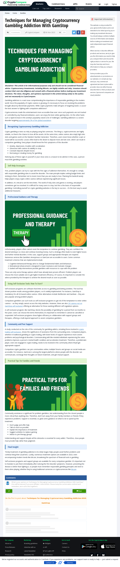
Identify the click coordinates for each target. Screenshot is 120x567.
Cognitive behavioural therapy (21, 264)
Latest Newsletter (30, 551)
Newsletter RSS (29, 555)
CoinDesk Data (58, 4)
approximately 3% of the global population (35, 120)
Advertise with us (29, 547)
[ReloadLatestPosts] (9, 491)
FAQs (64, 551)
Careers (64, 543)
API (46, 547)
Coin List (35, 8)
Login (106, 4)
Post (80, 491)
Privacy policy (9, 555)
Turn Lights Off (49, 551)
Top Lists (46, 8)
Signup (114, 4)
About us (8, 543)
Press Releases (10, 547)
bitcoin (73, 469)
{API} (75, 4)
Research (58, 8)
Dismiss (70, 562)
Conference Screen (48, 556)
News (67, 8)
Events (89, 4)
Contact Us (65, 547)
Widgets (48, 543)
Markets (39, 4)
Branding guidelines (30, 543)
